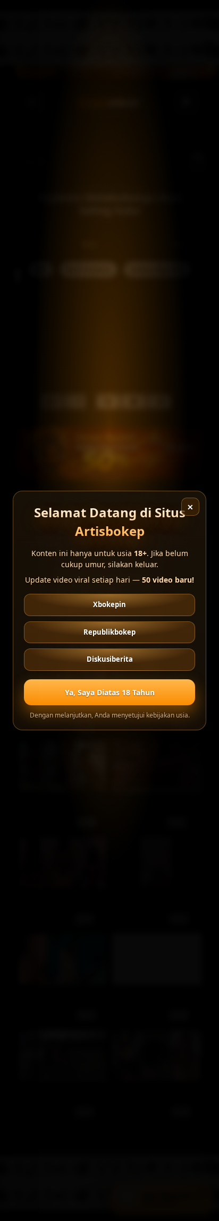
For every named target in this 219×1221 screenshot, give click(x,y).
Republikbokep (109, 632)
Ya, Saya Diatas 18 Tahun (110, 692)
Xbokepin (109, 604)
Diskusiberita (110, 659)
